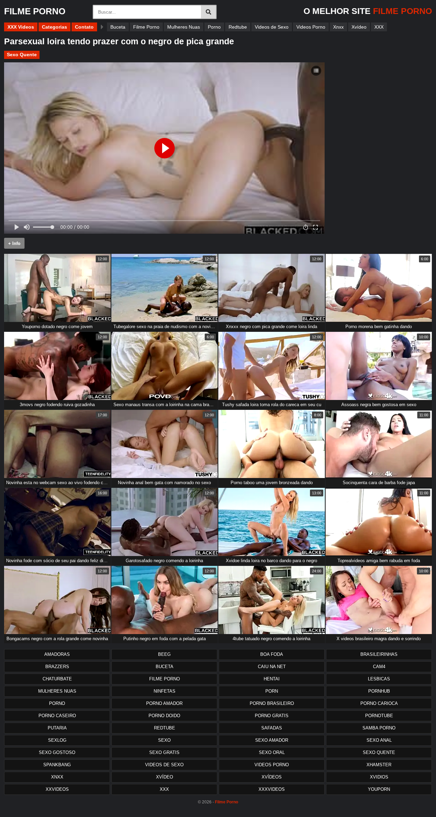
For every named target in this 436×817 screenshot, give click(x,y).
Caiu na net (272, 666)
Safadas (271, 727)
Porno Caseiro (57, 715)
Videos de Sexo (272, 27)
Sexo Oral (272, 752)
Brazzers (57, 666)
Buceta (117, 27)
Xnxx (338, 27)
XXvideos (57, 789)
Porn (271, 691)
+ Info (14, 243)
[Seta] (102, 26)
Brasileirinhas (379, 654)
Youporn (379, 789)
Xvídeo (359, 27)
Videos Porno (310, 27)
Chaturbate (57, 678)
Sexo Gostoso (57, 752)
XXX (379, 27)
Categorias (54, 27)
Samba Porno (378, 727)
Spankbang (57, 764)
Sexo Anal (379, 740)
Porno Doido (164, 715)
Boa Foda (271, 654)
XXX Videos (20, 27)
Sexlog (57, 740)
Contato (84, 27)
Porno (214, 27)
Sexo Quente (22, 54)
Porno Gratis (272, 715)
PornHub (379, 691)
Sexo (164, 740)
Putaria (57, 727)
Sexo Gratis (164, 752)
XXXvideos (272, 789)
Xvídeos (272, 777)
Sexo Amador (271, 740)
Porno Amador (164, 703)
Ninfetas (164, 691)
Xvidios (379, 777)
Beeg (164, 654)
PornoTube (379, 715)
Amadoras (57, 654)
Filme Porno (146, 27)
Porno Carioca (379, 703)
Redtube (238, 27)
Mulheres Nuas (183, 27)
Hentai (272, 678)
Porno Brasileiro (272, 703)
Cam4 (379, 666)
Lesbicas (379, 678)
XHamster (379, 764)
